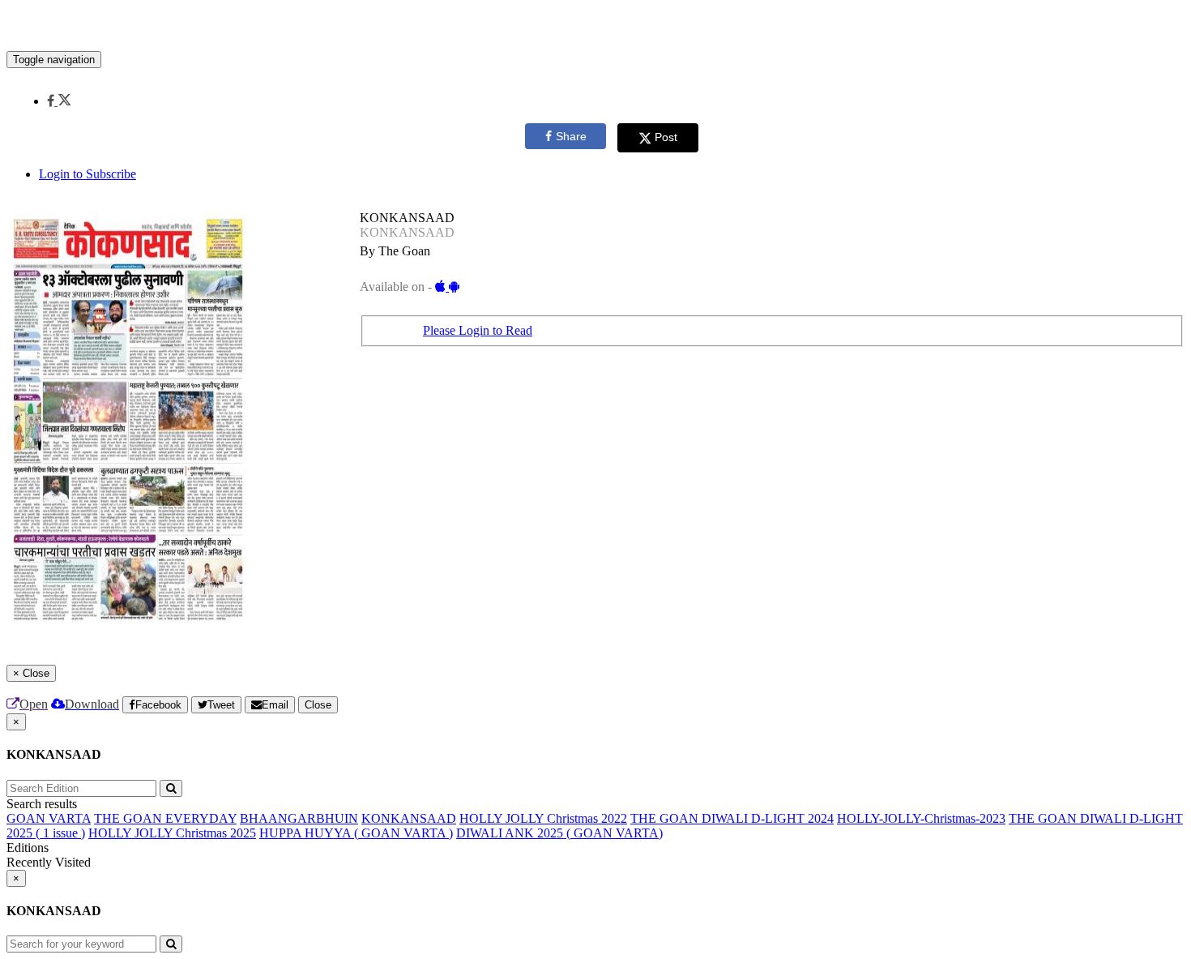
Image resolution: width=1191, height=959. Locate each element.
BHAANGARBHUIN (299, 818)
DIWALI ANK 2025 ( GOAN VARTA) (559, 833)
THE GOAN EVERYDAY (165, 818)
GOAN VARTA (48, 818)
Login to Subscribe (87, 174)
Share (571, 136)
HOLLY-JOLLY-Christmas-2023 (921, 818)
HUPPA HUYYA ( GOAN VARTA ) (356, 833)
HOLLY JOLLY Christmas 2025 (172, 833)
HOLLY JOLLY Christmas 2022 (543, 818)
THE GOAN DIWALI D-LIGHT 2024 (732, 818)
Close (318, 705)
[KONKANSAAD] (595, 26)
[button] (58, 101)
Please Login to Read (477, 330)
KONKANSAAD (408, 818)
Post (666, 137)
